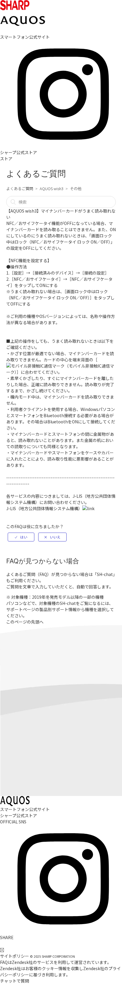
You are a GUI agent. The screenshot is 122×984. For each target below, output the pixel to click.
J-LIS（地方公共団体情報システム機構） (44, 508)
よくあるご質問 (19, 188)
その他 (75, 188)
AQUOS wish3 (51, 188)
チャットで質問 (14, 981)
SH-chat (105, 574)
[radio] (21, 537)
